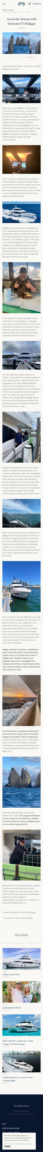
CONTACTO (37, 4)
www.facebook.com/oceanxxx (14, 900)
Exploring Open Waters (11, 1008)
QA (4, 1124)
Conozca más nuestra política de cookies (17, 1143)
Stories (11, 10)
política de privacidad (10, 1128)
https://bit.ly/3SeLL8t (23, 918)
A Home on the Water (11, 974)
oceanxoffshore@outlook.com (14, 903)
